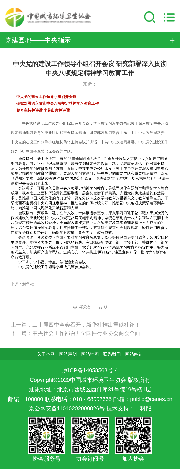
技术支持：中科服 (128, 409)
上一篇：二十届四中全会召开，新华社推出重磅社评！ (75, 325)
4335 (84, 307)
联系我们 (112, 354)
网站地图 (90, 354)
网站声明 (68, 354)
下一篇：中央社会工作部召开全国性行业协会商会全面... (77, 333)
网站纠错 (134, 354)
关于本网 (46, 354)
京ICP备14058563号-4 (90, 370)
